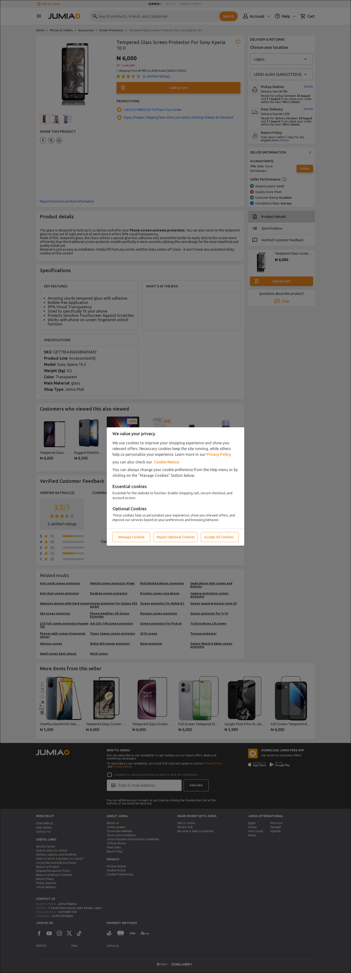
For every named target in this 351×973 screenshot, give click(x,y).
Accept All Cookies (219, 537)
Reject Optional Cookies (176, 537)
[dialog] (175, 486)
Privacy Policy (219, 454)
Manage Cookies (131, 537)
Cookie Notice (166, 462)
